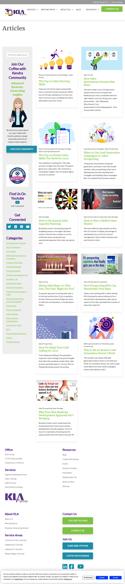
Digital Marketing (13, 267)
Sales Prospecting (13, 310)
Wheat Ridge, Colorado (14, 553)
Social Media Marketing (16, 333)
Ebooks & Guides (69, 468)
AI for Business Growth (16, 243)
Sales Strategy (12, 314)
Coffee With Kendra (77, 556)
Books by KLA (68, 482)
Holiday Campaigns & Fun (17, 275)
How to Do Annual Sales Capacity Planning (53, 222)
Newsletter (67, 473)
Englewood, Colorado (14, 544)
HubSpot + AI (12, 279)
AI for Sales (11, 251)
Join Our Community (21, 149)
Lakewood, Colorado (13, 549)
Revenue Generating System (17, 528)
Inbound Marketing (14, 287)
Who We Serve (11, 523)
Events (65, 463)
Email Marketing (13, 271)
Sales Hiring (11, 306)
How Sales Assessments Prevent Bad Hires (99, 82)
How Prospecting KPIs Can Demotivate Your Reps (100, 287)
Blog (64, 454)
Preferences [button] (68, 579)
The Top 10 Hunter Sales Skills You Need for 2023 (53, 157)
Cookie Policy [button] (18, 579)
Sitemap (65, 486)
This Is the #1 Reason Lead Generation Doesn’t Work (100, 352)
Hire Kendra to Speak (14, 487)
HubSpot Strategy (13, 283)
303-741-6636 (117, 2)
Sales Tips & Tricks (13, 325)
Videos (9, 337)
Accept (115, 578)
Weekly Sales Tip (100, 2)
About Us (9, 519)
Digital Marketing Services (16, 474)
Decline (101, 578)
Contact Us (77, 530)
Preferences (88, 578)
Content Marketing (14, 262)
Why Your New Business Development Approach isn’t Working (56, 415)
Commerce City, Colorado (15, 540)
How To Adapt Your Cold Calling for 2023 (54, 349)
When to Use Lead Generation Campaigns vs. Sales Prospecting (102, 156)
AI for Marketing (13, 247)
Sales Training (10, 478)
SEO (8, 329)
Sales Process (10, 483)
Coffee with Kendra (70, 459)
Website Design (13, 342)
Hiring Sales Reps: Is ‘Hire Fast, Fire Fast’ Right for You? (57, 287)
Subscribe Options (78, 546)
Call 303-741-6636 (77, 520)
